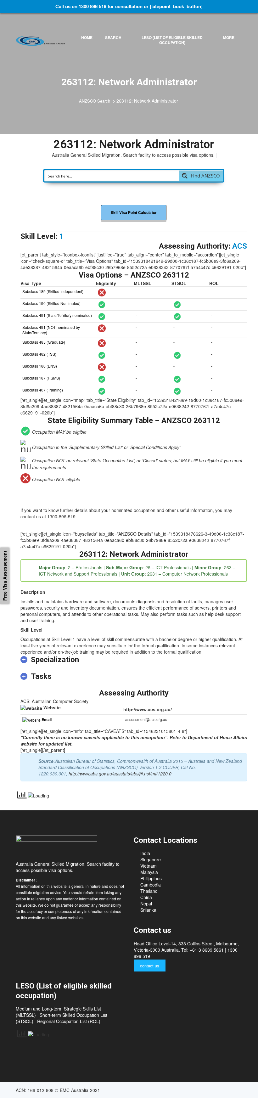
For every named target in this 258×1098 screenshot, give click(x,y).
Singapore (150, 859)
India (145, 853)
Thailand (149, 891)
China (146, 897)
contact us (149, 966)
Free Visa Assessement (5, 576)
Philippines (151, 878)
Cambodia (150, 884)
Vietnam (148, 866)
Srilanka (148, 910)
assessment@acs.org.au (146, 719)
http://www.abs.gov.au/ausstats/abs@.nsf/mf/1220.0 (120, 773)
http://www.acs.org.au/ (147, 709)
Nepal (146, 903)
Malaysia (149, 872)
